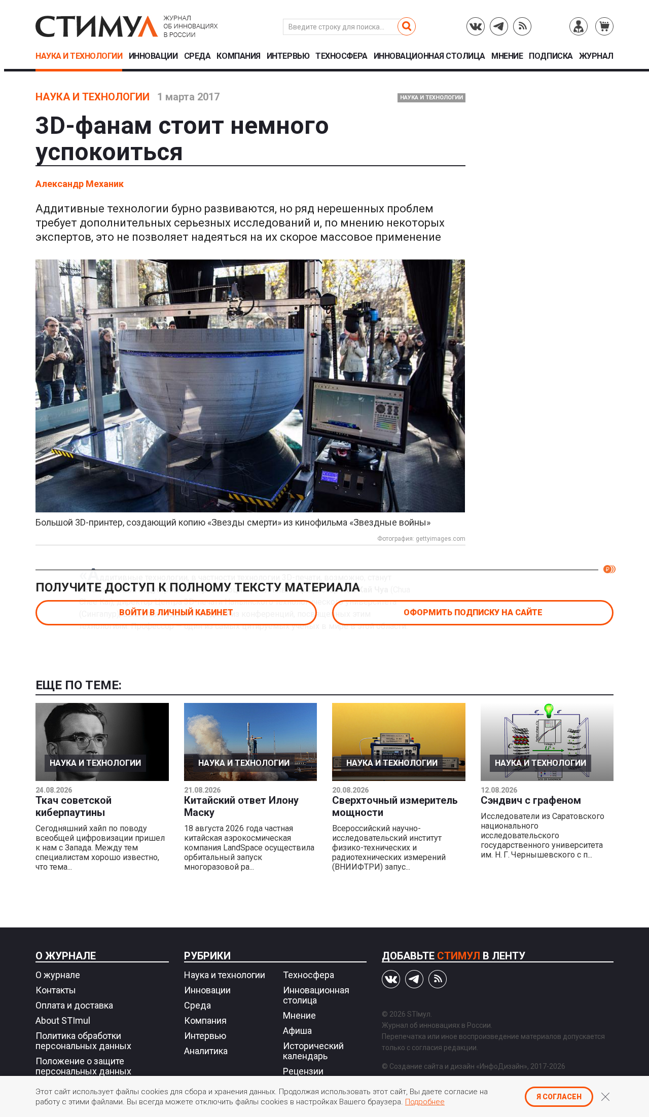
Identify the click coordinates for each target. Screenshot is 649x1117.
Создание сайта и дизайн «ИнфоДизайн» (458, 1066)
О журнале (65, 956)
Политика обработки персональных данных (83, 1040)
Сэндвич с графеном (531, 800)
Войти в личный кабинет (176, 612)
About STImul (62, 1020)
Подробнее (425, 1101)
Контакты (55, 990)
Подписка (550, 56)
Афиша (297, 1030)
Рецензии (303, 1071)
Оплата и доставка (74, 1005)
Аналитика (206, 1051)
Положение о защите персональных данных (83, 1066)
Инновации (153, 56)
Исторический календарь (313, 1050)
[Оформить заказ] (604, 26)
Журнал (596, 56)
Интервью (288, 56)
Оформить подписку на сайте (473, 612)
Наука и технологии (78, 56)
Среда (197, 56)
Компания (238, 56)
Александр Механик (79, 183)
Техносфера (341, 56)
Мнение (507, 56)
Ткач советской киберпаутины (73, 806)
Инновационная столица (429, 56)
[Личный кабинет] (578, 26)
